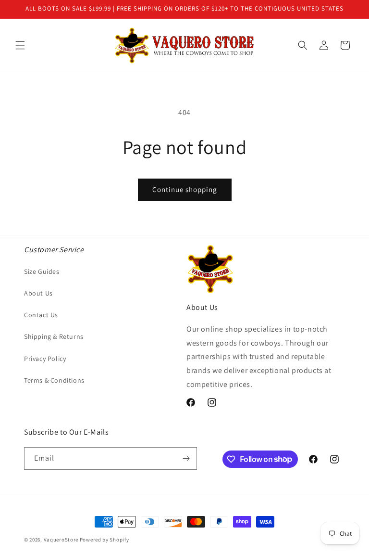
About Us (38, 293)
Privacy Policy (45, 358)
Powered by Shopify (104, 539)
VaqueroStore (61, 539)
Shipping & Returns (54, 336)
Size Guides (42, 271)
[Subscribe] (186, 458)
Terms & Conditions (54, 380)
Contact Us (41, 314)
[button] (20, 45)
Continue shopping (184, 189)
